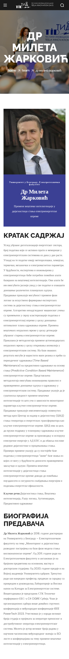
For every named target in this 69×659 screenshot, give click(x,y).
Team (25, 70)
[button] (62, 5)
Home (12, 70)
